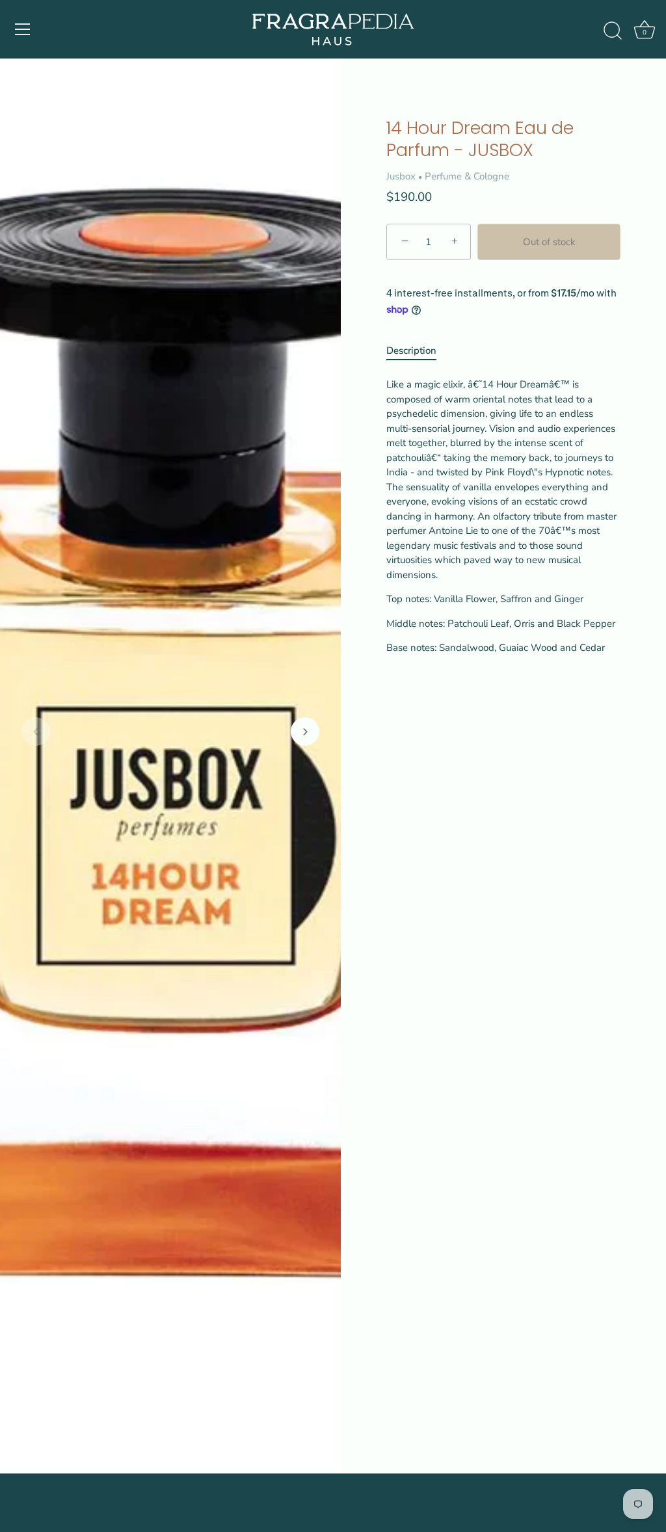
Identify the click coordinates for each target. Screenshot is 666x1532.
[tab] (417, 350)
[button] (35, 731)
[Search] (612, 31)
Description (411, 350)
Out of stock (549, 241)
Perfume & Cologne (467, 176)
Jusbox (401, 176)
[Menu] (22, 29)
